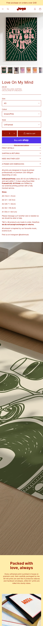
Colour (4, 109)
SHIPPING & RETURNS (11, 153)
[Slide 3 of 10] (16, 70)
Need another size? (11, 159)
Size (3, 99)
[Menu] (2, 9)
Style (4, 120)
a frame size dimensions (13, 164)
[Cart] (40, 9)
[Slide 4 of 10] (22, 70)
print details (8, 148)
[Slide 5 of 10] (28, 70)
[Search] (8, 9)
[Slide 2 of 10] (10, 70)
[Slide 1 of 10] (4, 70)
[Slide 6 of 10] (35, 70)
